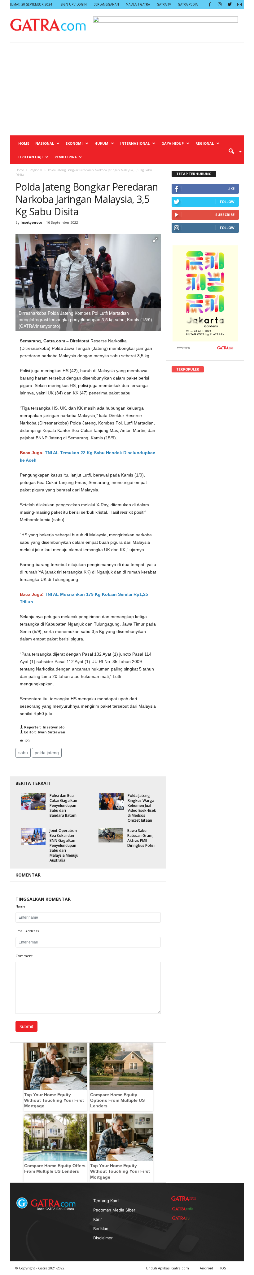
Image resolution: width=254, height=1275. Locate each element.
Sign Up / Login (73, 4)
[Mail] (239, 4)
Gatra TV (164, 4)
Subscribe (224, 214)
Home (23, 143)
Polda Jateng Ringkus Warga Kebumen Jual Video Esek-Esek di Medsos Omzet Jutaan (142, 808)
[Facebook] (209, 4)
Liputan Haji (30, 157)
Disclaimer (103, 1237)
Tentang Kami (106, 1200)
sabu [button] (23, 752)
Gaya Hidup (172, 143)
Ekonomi (74, 143)
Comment (24, 955)
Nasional (44, 143)
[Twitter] (229, 4)
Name (20, 906)
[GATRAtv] (183, 1218)
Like (230, 188)
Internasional (135, 143)
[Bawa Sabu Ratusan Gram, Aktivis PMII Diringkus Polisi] (111, 835)
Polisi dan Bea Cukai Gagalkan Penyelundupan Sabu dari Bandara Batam (63, 805)
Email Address (27, 931)
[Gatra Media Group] (183, 1198)
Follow (227, 201)
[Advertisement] (127, 89)
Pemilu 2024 (65, 157)
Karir (97, 1219)
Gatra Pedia (188, 4)
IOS (223, 1268)
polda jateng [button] (47, 752)
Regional (204, 143)
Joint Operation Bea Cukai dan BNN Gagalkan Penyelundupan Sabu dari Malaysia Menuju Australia (64, 845)
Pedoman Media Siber (114, 1209)
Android (206, 1268)
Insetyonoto (31, 222)
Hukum (101, 143)
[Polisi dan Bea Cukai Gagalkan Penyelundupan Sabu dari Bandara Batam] (33, 801)
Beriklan (100, 1228)
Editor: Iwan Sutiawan (44, 732)
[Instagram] (219, 4)
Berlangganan (106, 4)
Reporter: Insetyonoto (43, 727)
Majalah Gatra (138, 4)
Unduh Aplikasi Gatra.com (168, 1268)
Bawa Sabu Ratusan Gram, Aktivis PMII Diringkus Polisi (141, 838)
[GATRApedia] (183, 1209)
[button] (233, 151)
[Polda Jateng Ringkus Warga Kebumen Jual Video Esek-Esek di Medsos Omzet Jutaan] (111, 801)
